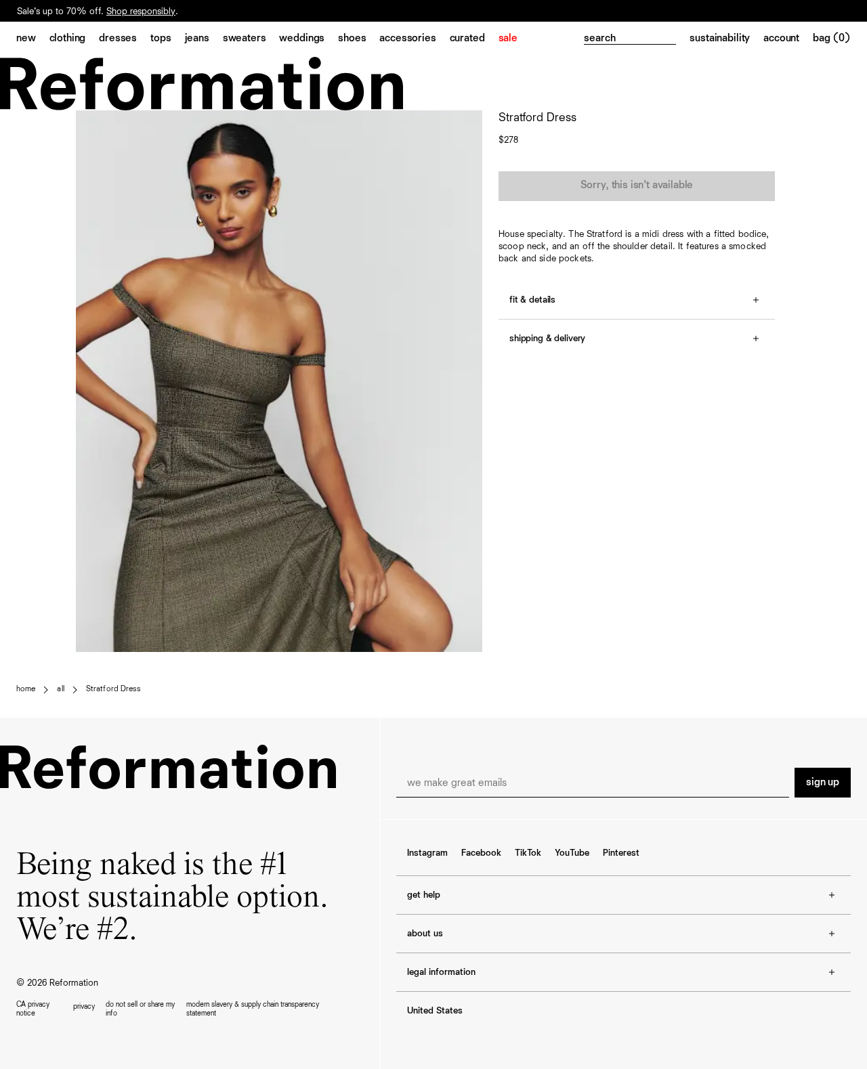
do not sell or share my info (140, 1009)
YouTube (572, 853)
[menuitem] (32, 39)
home (25, 689)
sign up (822, 782)
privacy (84, 1006)
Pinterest (621, 853)
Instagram (427, 853)
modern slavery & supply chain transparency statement (252, 1009)
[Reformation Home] (433, 83)
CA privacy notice (32, 1009)
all (60, 689)
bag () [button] (832, 38)
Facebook (481, 853)
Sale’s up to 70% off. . (97, 11)
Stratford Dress (113, 689)
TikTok (528, 853)
